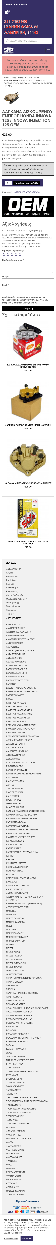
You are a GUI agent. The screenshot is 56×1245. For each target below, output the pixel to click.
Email (5, 285)
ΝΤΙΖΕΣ (9, 948)
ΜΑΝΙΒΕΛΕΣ (12, 914)
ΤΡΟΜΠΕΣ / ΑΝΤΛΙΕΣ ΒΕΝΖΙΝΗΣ (21, 1108)
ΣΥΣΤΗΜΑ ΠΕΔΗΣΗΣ (15, 1082)
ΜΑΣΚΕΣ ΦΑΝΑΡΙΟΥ (15, 922)
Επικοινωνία (12, 576)
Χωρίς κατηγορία (15, 1194)
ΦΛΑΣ (8, 1164)
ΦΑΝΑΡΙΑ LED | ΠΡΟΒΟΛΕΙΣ (19, 1138)
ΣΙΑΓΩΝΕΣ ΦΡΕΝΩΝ (15, 1056)
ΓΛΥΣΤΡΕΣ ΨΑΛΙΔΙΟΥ (16, 721)
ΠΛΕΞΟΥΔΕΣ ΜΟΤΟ (15, 1000)
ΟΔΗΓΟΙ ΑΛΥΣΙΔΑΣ (15, 970)
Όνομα (6, 276)
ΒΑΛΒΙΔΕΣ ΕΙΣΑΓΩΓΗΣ (16, 669)
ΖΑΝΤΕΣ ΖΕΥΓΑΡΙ (14, 792)
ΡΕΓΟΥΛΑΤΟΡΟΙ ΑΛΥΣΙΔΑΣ (19, 1019)
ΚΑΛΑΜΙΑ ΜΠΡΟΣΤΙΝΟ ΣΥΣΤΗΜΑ (21, 814)
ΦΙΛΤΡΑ (9, 1142)
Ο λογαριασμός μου (16, 598)
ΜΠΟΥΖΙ (10, 944)
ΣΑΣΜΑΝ (10, 1045)
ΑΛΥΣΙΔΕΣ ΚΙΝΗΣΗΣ (15, 628)
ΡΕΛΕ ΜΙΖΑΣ (12, 1026)
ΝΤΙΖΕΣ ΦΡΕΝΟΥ (14, 966)
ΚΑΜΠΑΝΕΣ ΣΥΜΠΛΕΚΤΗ (18, 833)
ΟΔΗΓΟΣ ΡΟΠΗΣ (14, 974)
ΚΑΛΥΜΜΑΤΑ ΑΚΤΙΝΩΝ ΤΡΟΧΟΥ (21, 818)
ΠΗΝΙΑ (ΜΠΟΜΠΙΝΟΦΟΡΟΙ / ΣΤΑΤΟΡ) (24, 978)
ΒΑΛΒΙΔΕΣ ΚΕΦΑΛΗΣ (16, 676)
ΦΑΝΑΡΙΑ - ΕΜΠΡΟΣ (15, 1131)
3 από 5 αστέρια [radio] (12, 254)
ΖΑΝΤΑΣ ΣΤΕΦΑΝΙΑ (15, 781)
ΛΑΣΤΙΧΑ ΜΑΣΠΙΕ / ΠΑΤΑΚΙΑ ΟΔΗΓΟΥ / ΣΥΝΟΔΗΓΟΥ (24, 898)
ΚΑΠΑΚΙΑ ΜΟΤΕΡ (14, 844)
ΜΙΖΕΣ (9, 925)
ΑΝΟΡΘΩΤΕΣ (12, 646)
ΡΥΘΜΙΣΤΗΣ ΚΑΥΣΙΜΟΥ (17, 1041)
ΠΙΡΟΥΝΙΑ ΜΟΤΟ (14, 985)
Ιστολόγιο (11, 580)
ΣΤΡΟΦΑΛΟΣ (12, 1075)
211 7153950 (15, 21)
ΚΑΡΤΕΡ (10, 855)
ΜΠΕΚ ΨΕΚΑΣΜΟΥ (14, 933)
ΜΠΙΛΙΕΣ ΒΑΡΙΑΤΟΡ (15, 940)
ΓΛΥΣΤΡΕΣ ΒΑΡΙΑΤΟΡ (16, 706)
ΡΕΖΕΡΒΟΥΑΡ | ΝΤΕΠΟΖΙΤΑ (19, 1022)
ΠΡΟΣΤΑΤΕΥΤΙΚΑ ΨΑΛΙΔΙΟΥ (19, 1011)
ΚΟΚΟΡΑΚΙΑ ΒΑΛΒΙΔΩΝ (17, 866)
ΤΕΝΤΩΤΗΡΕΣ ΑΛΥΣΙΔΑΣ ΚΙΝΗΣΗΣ (22, 1097)
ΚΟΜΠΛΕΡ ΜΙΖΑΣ (14, 870)
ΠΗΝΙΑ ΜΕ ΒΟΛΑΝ (14, 981)
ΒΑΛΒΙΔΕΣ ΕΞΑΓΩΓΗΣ (16, 672)
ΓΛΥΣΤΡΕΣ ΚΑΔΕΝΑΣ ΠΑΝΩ (19, 713)
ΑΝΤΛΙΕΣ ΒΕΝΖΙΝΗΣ (15, 654)
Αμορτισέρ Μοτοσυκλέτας (20, 639)
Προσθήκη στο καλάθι (26, 182)
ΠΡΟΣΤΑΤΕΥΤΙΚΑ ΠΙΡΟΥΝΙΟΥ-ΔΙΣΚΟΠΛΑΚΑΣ (27, 1007)
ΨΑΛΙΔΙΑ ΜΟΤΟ (13, 1175)
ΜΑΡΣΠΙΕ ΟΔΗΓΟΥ (15, 918)
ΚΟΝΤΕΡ (10, 874)
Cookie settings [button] (11, 1238)
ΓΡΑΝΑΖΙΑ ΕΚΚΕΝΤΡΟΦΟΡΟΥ (20, 728)
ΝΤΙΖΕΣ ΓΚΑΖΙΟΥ (14, 955)
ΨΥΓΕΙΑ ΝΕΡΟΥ (13, 1179)
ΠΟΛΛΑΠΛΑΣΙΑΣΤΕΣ (15, 1004)
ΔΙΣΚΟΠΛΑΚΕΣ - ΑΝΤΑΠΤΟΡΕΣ (20, 762)
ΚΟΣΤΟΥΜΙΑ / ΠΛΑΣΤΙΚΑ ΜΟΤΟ (21, 878)
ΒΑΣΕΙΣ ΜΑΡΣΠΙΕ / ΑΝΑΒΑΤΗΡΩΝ (21, 691)
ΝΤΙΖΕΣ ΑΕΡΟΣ (13, 951)
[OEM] (28, 206)
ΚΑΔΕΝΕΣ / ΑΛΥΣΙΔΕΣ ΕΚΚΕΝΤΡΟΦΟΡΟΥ (25, 810)
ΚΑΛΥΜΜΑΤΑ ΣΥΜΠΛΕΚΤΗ (18, 825)
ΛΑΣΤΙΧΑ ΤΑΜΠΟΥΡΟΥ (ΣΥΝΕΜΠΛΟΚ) (24, 903)
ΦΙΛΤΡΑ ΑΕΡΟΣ (13, 1146)
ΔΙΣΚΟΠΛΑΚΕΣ (13, 758)
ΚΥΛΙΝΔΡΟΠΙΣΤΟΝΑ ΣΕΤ (17, 885)
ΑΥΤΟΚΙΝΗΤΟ (12, 1187)
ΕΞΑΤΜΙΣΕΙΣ (12, 777)
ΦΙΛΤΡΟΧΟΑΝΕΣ (14, 1157)
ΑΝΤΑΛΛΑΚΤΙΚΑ (13, 568)
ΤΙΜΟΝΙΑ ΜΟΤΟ (13, 1104)
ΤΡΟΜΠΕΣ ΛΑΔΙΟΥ (15, 1116)
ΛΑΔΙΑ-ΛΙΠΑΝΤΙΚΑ (14, 889)
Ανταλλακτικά (18, 77)
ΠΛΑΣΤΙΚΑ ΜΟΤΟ (14, 996)
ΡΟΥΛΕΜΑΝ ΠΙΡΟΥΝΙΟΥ (17, 1034)
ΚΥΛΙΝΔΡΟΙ (11, 881)
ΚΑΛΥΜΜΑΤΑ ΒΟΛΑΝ (16, 822)
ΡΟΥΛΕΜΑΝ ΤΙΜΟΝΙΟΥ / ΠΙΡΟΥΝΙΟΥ (23, 1037)
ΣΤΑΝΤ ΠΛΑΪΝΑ (13, 1067)
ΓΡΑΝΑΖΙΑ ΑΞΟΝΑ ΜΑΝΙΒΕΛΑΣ (20, 725)
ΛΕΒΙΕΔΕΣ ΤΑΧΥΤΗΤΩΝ (17, 907)
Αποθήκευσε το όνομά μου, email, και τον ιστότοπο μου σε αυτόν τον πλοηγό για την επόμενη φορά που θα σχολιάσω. (25, 299)
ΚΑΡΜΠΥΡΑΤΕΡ (13, 848)
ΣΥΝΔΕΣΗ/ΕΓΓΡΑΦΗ (15, 4)
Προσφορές (12, 610)
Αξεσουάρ (11, 1183)
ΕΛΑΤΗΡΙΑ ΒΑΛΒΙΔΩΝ (16, 769)
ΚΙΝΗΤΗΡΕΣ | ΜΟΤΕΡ (16, 863)
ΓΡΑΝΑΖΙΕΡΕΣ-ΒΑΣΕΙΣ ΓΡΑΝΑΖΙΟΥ (22, 736)
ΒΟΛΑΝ (9, 699)
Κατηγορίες (12, 591)
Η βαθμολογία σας (13, 250)
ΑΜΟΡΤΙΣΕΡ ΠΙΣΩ (14, 643)
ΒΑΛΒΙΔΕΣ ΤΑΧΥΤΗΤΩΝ (17, 680)
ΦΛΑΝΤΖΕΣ (11, 1160)
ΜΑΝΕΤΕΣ (11, 910)
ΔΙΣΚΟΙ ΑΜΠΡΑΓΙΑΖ (15, 754)
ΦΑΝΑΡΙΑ (10, 1127)
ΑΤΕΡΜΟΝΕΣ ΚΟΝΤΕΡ (16, 665)
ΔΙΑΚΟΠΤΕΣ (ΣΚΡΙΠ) (15, 743)
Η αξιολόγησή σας (13, 260)
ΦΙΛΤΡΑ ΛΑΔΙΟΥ (14, 1153)
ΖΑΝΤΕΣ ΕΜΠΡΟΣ (14, 788)
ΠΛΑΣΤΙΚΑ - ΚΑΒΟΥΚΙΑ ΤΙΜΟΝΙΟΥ (22, 992)
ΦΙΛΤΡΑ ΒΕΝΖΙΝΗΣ (15, 1149)
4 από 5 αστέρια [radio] (16, 254)
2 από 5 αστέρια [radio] (8, 254)
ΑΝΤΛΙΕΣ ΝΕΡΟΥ (14, 657)
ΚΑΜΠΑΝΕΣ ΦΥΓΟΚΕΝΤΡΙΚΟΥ (20, 837)
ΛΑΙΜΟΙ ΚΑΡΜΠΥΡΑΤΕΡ (17, 893)
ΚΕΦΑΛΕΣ (10, 859)
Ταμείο (10, 613)
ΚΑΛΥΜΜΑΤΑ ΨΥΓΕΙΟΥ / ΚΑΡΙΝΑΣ (22, 829)
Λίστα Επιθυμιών (14, 595)
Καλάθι (10, 583)
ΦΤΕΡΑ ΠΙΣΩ (12, 1168)
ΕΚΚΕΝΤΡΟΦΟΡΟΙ (15, 766)
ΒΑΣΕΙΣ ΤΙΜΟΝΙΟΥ (15, 695)
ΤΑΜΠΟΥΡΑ (11, 1093)
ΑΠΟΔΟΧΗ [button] (26, 1238)
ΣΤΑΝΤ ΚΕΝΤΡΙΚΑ (14, 1063)
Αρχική (9, 572)
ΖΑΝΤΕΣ (10, 784)
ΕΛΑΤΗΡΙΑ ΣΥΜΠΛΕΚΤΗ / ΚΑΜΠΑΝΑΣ (23, 773)
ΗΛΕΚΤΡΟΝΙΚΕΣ (13, 799)
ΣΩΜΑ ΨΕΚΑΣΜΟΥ (15, 1086)
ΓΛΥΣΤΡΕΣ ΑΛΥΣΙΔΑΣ (16, 702)
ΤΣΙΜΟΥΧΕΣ (12, 1119)
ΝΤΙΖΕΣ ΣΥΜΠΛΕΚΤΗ (16, 963)
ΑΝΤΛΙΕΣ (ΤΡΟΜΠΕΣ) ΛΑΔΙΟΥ (20, 650)
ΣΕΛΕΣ (9, 1052)
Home (6, 77)
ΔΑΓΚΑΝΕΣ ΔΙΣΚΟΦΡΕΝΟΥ (27, 192)
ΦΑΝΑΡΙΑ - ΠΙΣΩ (13, 1134)
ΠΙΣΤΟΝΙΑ (10, 989)
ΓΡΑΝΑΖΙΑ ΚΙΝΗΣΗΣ (15, 732)
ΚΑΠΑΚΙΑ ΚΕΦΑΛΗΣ (15, 840)
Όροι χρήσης (12, 602)
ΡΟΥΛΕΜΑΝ (11, 1030)
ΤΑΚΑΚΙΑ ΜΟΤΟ (13, 1090)
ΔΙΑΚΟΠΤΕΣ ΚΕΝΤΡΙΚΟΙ (17, 751)
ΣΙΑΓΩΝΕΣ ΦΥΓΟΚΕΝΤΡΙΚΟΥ (20, 1060)
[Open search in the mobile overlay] (28, 41)
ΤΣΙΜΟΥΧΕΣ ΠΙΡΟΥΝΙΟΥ (17, 1123)
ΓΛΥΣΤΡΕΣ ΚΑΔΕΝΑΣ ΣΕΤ (18, 717)
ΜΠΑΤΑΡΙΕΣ (11, 929)
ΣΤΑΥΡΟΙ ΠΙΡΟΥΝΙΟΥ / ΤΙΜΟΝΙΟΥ (22, 1071)
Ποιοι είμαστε (13, 606)
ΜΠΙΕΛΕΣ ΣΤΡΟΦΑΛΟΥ (17, 937)
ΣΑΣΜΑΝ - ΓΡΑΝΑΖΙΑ (16, 1048)
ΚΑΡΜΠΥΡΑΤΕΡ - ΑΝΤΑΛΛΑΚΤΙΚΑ (22, 852)
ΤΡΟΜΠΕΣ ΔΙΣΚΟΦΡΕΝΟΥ (18, 1112)
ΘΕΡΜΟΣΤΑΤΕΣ (13, 803)
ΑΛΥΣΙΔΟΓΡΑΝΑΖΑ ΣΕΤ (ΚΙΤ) (19, 631)
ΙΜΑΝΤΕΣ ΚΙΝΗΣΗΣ (15, 807)
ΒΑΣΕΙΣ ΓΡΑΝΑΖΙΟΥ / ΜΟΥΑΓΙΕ (21, 687)
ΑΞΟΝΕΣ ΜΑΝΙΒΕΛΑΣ (16, 661)
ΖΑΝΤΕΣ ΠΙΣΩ (12, 796)
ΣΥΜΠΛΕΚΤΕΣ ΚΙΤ (14, 1078)
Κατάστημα (12, 587)
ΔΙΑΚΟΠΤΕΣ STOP (14, 747)
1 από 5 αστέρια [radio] (4, 254)
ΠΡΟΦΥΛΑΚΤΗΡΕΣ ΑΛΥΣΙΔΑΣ (20, 1015)
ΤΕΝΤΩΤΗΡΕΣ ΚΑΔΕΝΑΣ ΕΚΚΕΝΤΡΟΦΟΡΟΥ (27, 1101)
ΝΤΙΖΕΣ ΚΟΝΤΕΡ (14, 959)
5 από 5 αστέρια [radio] (20, 254)
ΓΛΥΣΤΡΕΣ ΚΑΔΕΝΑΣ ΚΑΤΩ (19, 710)
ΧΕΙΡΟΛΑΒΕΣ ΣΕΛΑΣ (15, 1172)
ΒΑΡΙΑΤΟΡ (11, 684)
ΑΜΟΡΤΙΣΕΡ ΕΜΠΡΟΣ (16, 635)
